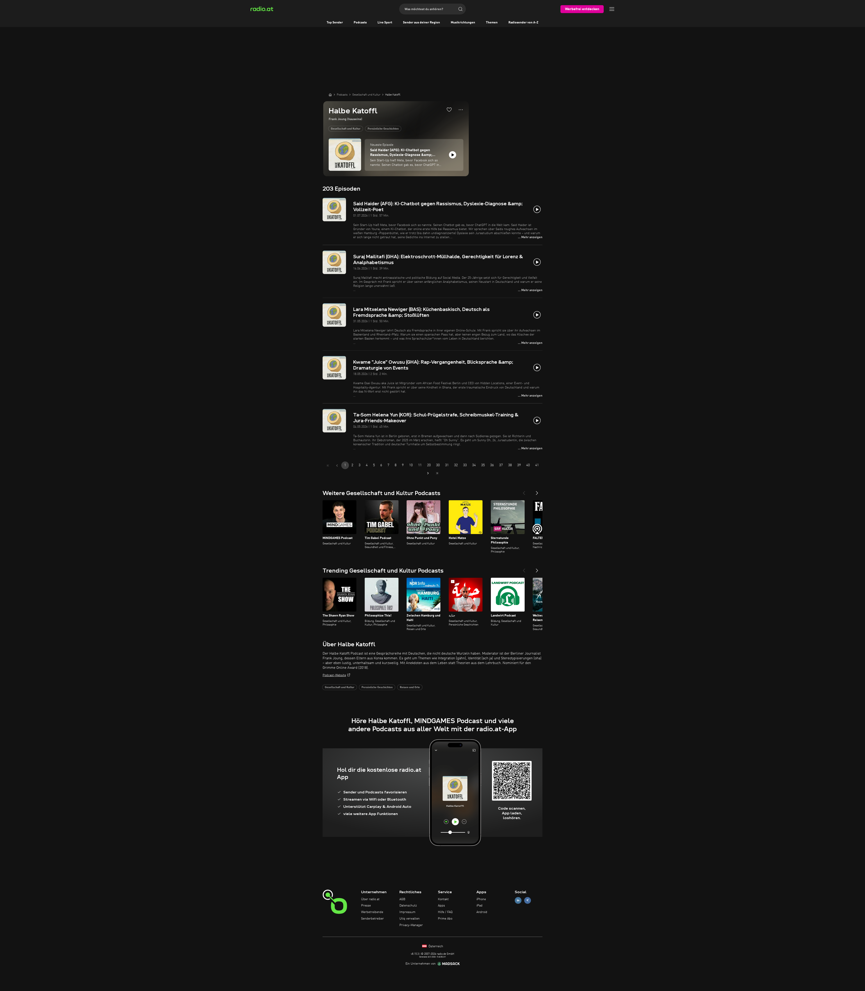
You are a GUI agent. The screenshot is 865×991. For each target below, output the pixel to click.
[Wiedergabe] (452, 154)
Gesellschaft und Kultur (345, 129)
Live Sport (385, 22)
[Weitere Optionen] (460, 109)
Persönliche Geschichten (383, 129)
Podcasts (360, 22)
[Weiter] (537, 491)
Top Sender (335, 22)
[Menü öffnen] (612, 9)
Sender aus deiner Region (421, 22)
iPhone (481, 899)
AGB (402, 899)
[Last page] (437, 473)
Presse (366, 905)
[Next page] (428, 473)
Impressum (407, 912)
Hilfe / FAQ (445, 912)
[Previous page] (337, 465)
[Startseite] (330, 94)
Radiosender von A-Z (523, 22)
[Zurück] (524, 491)
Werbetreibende (372, 912)
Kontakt (443, 899)
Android (481, 912)
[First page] (328, 465)
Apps (441, 905)
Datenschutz (408, 905)
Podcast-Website (334, 675)
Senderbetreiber (372, 918)
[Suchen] (460, 9)
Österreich (435, 946)
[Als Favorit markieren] (449, 109)
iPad (479, 905)
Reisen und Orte (410, 687)
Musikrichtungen (463, 22)
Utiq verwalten (409, 918)
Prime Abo (445, 918)
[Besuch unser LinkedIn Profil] (518, 900)
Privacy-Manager (411, 925)
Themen (492, 22)
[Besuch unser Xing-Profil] (527, 900)
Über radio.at (370, 899)
